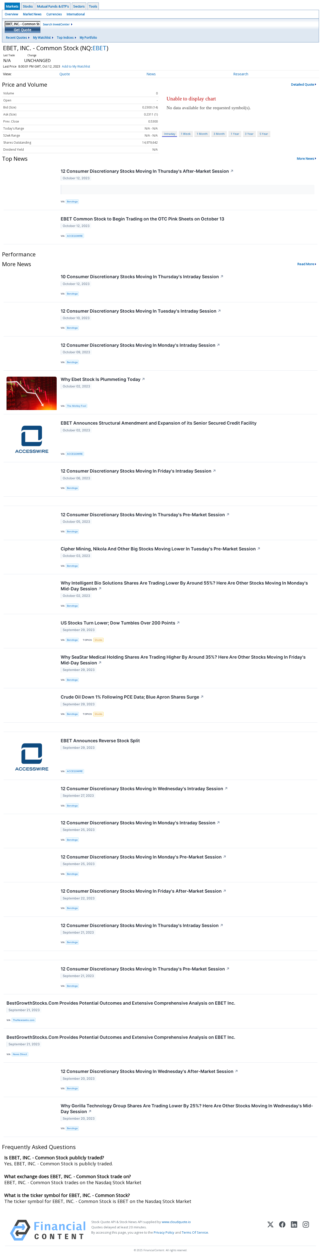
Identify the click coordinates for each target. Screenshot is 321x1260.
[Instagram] (306, 1230)
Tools (93, 6)
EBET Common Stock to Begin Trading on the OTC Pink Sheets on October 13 (142, 218)
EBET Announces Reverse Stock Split (100, 740)
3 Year (249, 134)
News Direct (20, 1054)
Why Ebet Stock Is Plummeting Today (103, 379)
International (76, 14)
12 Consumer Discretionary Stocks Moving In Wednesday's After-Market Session (149, 1071)
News (151, 74)
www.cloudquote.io (176, 1222)
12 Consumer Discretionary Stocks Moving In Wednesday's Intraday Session (144, 788)
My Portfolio (88, 37)
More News (305, 158)
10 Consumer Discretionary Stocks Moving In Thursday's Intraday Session (142, 276)
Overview (11, 14)
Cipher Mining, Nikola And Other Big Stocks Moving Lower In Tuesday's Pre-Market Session (161, 548)
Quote (64, 74)
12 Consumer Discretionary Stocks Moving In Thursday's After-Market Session (147, 171)
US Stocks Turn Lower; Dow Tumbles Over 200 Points (120, 622)
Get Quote (22, 29)
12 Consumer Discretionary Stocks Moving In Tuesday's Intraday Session (141, 311)
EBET (100, 48)
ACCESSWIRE (75, 236)
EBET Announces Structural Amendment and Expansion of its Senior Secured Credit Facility (159, 423)
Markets (12, 6)
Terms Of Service (195, 1232)
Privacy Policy (164, 1232)
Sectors (79, 6)
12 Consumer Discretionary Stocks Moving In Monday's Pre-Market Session (143, 857)
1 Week (186, 134)
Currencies (54, 14)
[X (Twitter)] (270, 1230)
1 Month (202, 134)
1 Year (235, 134)
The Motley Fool (76, 406)
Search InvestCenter (56, 24)
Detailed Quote (302, 84)
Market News (32, 14)
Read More (305, 264)
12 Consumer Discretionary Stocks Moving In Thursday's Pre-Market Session (145, 514)
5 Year (264, 134)
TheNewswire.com (23, 1020)
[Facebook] (282, 1230)
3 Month (219, 134)
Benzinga (72, 201)
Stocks (28, 6)
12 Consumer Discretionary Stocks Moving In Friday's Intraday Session (138, 471)
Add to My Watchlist (76, 66)
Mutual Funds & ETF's (53, 6)
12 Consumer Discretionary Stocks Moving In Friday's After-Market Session (143, 891)
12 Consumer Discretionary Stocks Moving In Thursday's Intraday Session (142, 925)
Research (240, 74)
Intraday (169, 134)
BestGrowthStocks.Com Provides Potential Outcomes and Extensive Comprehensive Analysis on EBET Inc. (121, 1003)
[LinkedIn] (294, 1230)
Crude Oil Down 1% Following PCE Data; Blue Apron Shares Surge (132, 697)
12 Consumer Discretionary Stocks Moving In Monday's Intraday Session (140, 345)
